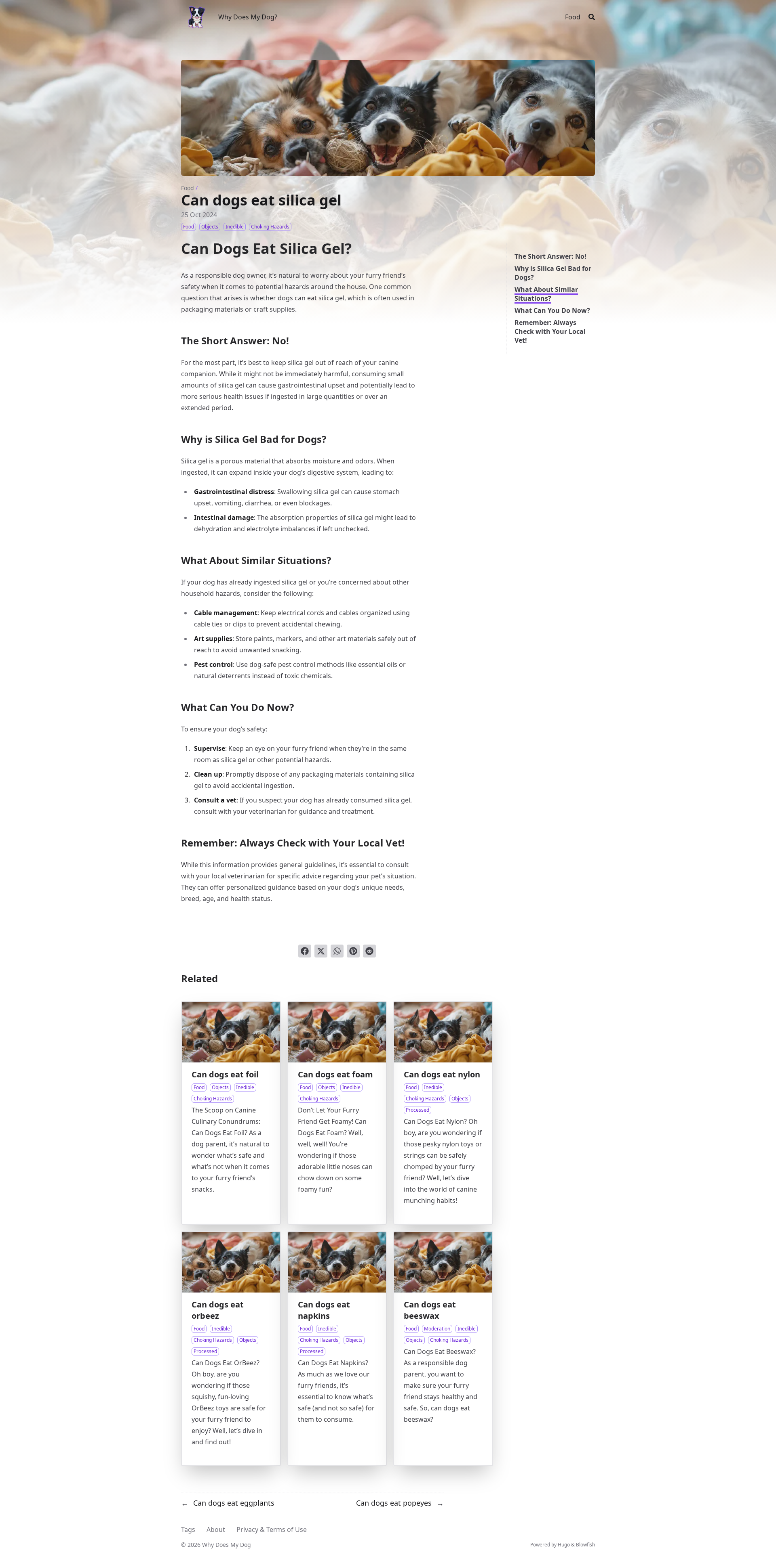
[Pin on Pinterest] (353, 951)
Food (187, 188)
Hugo (564, 1544)
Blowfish (585, 1544)
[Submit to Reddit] (369, 951)
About (216, 1529)
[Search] (591, 17)
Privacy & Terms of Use (271, 1529)
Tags (188, 1529)
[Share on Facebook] (304, 951)
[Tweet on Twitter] (320, 951)
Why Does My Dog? (247, 17)
